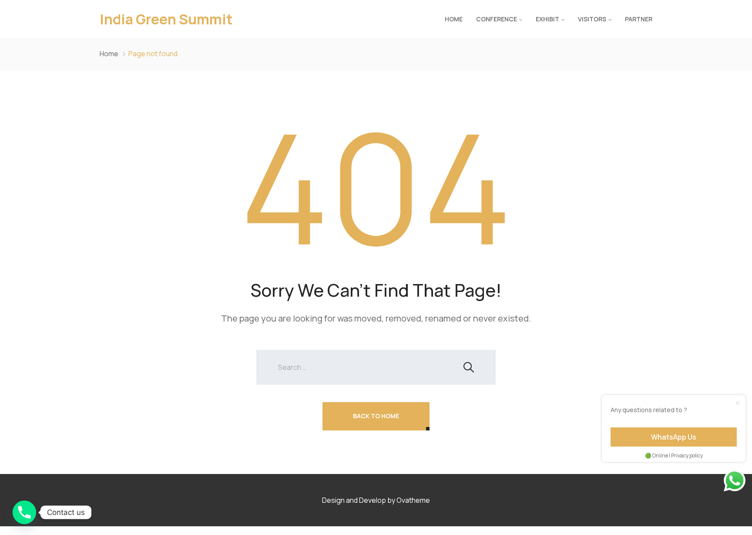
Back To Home (376, 416)
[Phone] (24, 512)
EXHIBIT (547, 19)
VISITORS (592, 19)
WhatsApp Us (673, 437)
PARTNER (638, 19)
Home (454, 19)
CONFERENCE (496, 19)
